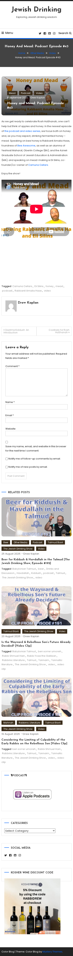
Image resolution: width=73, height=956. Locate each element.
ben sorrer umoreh (49, 651)
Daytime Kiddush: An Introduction (16, 331)
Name (10, 402)
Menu (9, 33)
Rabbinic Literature (13, 660)
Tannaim (43, 660)
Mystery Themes (52, 951)
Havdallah (23, 573)
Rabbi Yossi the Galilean (41, 656)
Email (9, 415)
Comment (12, 366)
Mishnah (8, 722)
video (47, 290)
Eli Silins (38, 286)
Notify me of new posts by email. (28, 467)
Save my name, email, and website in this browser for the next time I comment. (35, 448)
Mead (12, 93)
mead (59, 286)
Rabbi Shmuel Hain (13, 656)
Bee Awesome (26, 145)
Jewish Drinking (36, 10)
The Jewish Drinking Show (18, 548)
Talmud (60, 573)
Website (10, 428)
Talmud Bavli (55, 542)
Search (63, 33)
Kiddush (36, 573)
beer (41, 569)
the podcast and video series (22, 131)
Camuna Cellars (38, 165)
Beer (5, 542)
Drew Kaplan (38, 97)
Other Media (20, 542)
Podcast (26, 93)
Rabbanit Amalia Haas (28, 290)
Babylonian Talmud (24, 569)
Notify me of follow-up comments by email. (34, 458)
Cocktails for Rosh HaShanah (59, 331)
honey (49, 286)
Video (39, 93)
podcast (7, 290)
